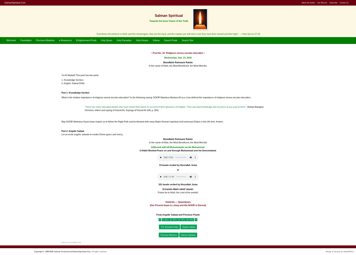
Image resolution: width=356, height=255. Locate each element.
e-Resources (65, 40)
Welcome (11, 40)
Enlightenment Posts (86, 40)
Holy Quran (106, 40)
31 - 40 (189, 220)
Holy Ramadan (124, 40)
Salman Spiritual (188, 235)
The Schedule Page (169, 227)
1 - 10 (165, 220)
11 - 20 (172, 220)
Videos (156, 40)
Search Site (187, 40)
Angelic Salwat (188, 227)
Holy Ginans (142, 40)
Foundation (26, 40)
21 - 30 (181, 220)
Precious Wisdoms (45, 40)
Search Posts (170, 40)
